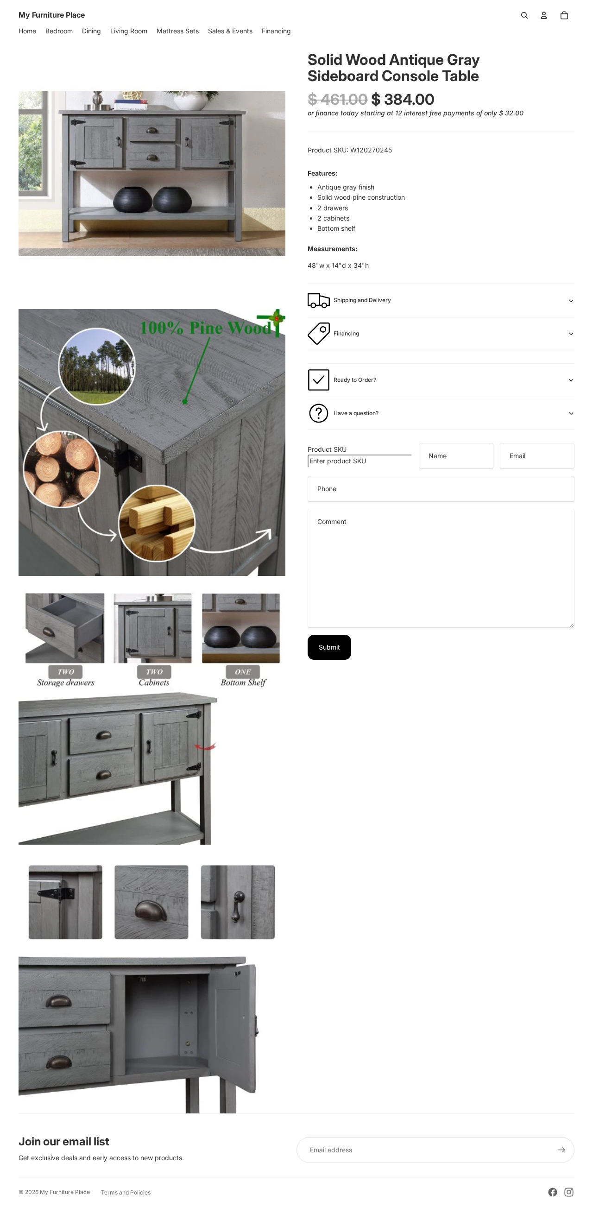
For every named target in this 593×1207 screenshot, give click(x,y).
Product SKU (327, 449)
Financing (346, 333)
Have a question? (356, 413)
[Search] (524, 15)
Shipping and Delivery (362, 300)
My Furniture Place (65, 1191)
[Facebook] (552, 1192)
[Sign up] (561, 1150)
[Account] (544, 15)
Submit (329, 647)
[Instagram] (568, 1192)
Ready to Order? (355, 379)
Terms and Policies (126, 1192)
